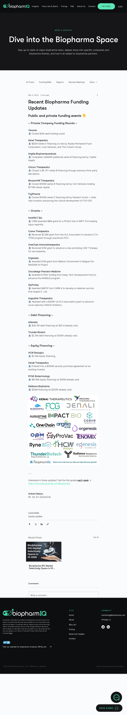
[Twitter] (103, 627)
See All (96, 537)
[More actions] (97, 95)
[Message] (116, 697)
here (10, 633)
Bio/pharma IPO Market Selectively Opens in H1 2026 (41, 567)
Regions (60, 82)
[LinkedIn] (108, 627)
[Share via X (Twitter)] (35, 524)
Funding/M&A (45, 82)
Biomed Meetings (77, 82)
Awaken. (43, 666)
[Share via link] (48, 524)
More (92, 82)
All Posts (30, 82)
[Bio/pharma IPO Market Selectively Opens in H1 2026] (43, 552)
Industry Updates (35, 516)
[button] (64, 6)
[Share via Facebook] (29, 524)
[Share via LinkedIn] (41, 524)
